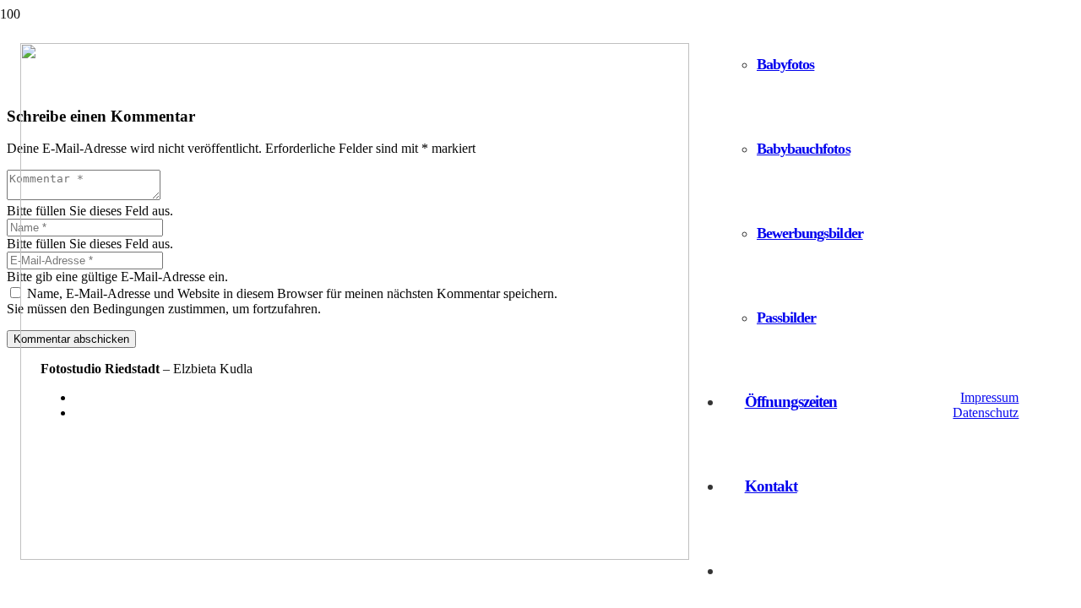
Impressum (989, 397)
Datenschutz (986, 412)
